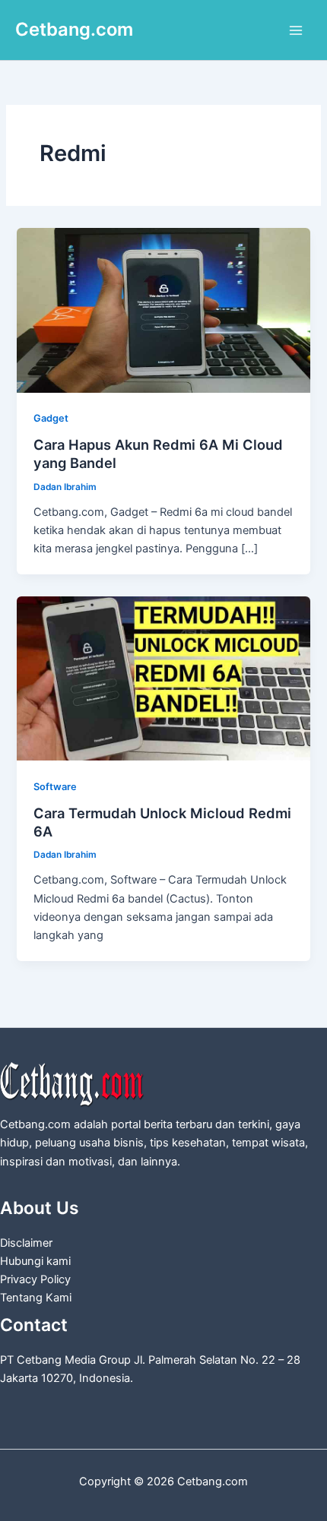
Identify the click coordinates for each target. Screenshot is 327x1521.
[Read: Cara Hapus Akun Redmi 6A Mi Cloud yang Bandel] (163, 309)
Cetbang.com (74, 29)
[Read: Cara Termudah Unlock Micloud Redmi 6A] (163, 678)
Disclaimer (26, 1243)
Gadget (50, 418)
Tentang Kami (35, 1297)
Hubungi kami (35, 1261)
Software (55, 786)
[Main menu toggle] (296, 30)
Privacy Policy (35, 1279)
